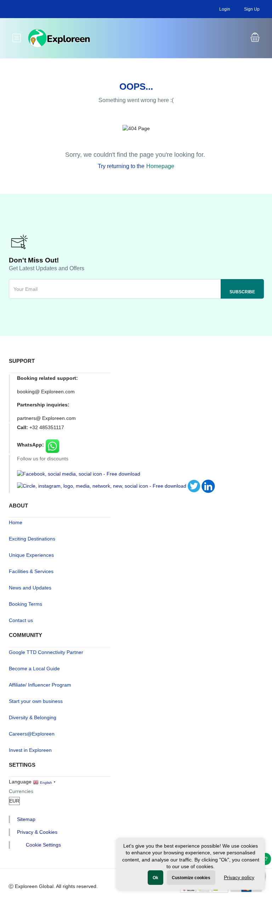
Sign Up (252, 9)
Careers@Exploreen (32, 734)
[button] (255, 38)
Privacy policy (239, 877)
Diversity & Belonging (32, 717)
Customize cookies (191, 877)
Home (15, 522)
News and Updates (30, 587)
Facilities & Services (31, 571)
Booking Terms (25, 604)
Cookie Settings (43, 845)
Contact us (21, 620)
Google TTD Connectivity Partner (46, 652)
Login (224, 9)
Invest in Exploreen (30, 750)
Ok (155, 877)
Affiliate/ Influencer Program (40, 685)
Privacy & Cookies (37, 832)
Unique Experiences (31, 555)
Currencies (21, 791)
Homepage (160, 166)
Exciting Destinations (32, 539)
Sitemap (26, 819)
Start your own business (36, 701)
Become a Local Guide (34, 668)
